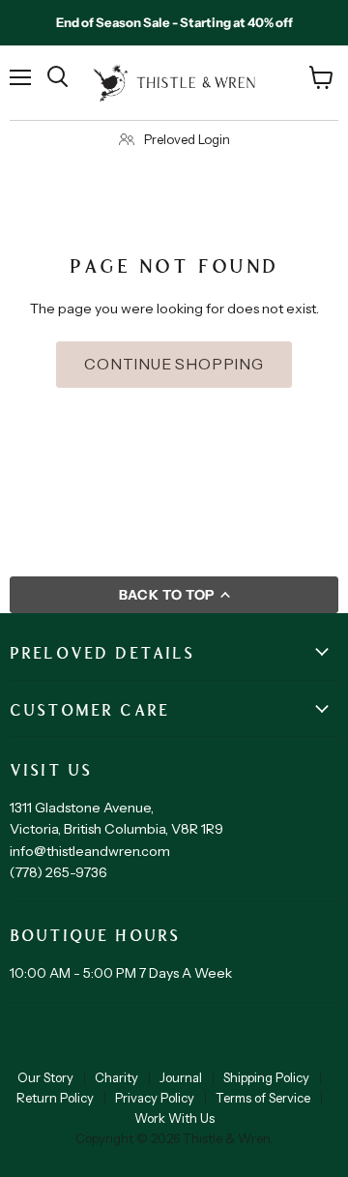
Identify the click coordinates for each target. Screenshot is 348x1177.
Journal (181, 1077)
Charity (116, 1077)
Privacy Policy (154, 1097)
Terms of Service (263, 1097)
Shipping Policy (266, 1077)
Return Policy (55, 1097)
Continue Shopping (174, 364)
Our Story (45, 1077)
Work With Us (174, 1118)
